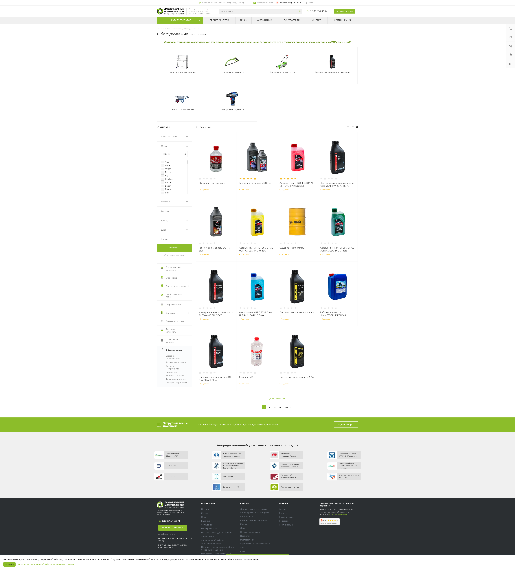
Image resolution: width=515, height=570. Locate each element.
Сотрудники (207, 525)
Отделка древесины (250, 532)
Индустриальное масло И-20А (296, 377)
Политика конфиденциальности (216, 532)
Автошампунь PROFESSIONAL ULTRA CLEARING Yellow (256, 249)
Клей (242, 551)
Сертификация (286, 525)
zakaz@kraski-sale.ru (265, 3)
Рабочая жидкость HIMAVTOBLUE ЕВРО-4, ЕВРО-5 (333, 315)
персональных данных (338, 514)
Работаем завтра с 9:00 (289, 3)
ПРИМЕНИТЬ (174, 248)
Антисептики (246, 516)
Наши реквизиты (209, 529)
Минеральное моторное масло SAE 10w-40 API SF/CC (216, 314)
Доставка (283, 513)
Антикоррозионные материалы (255, 512)
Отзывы (204, 517)
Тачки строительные (176, 379)
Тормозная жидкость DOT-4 (255, 183)
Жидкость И (246, 377)
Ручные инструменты (176, 362)
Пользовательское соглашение (216, 554)
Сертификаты (207, 536)
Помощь (283, 503)
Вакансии (206, 521)
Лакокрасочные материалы (253, 509)
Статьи (204, 513)
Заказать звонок (344, 11)
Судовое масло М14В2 (291, 248)
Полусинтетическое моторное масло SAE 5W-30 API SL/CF (337, 184)
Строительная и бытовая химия (255, 544)
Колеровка (284, 521)
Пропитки (245, 536)
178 (286, 407)
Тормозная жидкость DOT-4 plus (214, 249)
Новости (205, 509)
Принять (9, 564)
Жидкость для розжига (212, 183)
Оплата (282, 509)
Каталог (244, 503)
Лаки (242, 528)
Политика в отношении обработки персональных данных (46, 564)
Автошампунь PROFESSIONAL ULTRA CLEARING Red (296, 184)
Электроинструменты (176, 383)
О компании (208, 503)
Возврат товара (286, 517)
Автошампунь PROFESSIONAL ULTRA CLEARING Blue (256, 314)
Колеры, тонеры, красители (253, 520)
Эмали (243, 547)
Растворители (247, 540)
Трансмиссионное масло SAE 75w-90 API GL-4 (215, 378)
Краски (243, 524)
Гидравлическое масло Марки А (296, 314)
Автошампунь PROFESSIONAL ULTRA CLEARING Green (337, 249)
